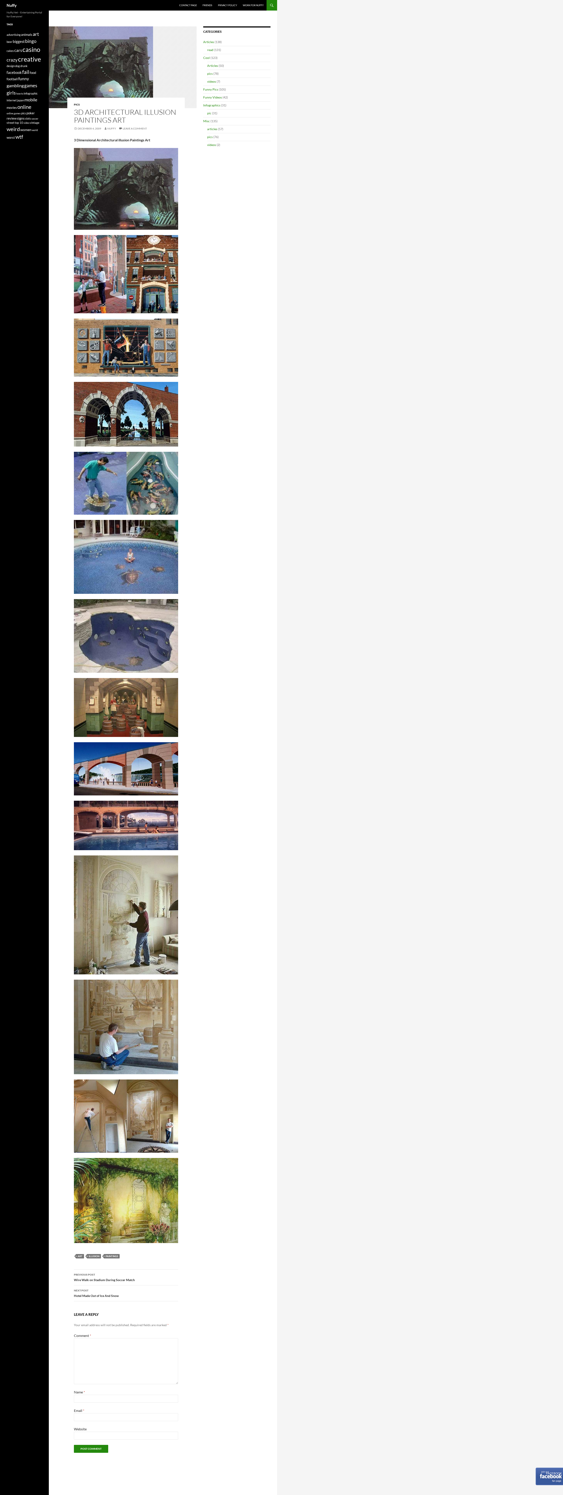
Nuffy (12, 5)
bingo (31, 41)
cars (18, 50)
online (24, 107)
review (11, 118)
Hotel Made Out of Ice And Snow (96, 1293)
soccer (34, 118)
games (30, 85)
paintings (112, 1256)
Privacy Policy (227, 5)
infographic (31, 93)
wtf (19, 136)
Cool (206, 58)
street (10, 122)
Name (79, 1392)
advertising (14, 34)
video (26, 122)
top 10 (19, 122)
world (35, 130)
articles (212, 129)
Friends (207, 5)
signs (21, 118)
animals (26, 34)
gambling (15, 85)
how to (19, 93)
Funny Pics (210, 89)
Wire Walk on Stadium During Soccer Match (104, 1277)
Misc (206, 121)
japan (20, 100)
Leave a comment (135, 128)
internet (12, 100)
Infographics (211, 105)
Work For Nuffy (253, 5)
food (33, 73)
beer (9, 42)
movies (12, 107)
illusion (94, 1256)
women (25, 130)
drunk (23, 66)
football (12, 79)
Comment (82, 1335)
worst (11, 137)
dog (17, 66)
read (210, 50)
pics (77, 104)
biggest (19, 41)
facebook (14, 72)
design (11, 66)
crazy (12, 60)
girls (11, 93)
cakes (10, 51)
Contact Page (188, 5)
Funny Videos (212, 97)
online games (14, 113)
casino (31, 49)
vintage (34, 122)
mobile (30, 99)
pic (209, 113)
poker (30, 113)
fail (25, 72)
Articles (208, 42)
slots (28, 118)
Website (80, 1429)
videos (211, 81)
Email (79, 1410)
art (80, 1256)
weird (13, 129)
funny (23, 78)
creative (29, 59)
